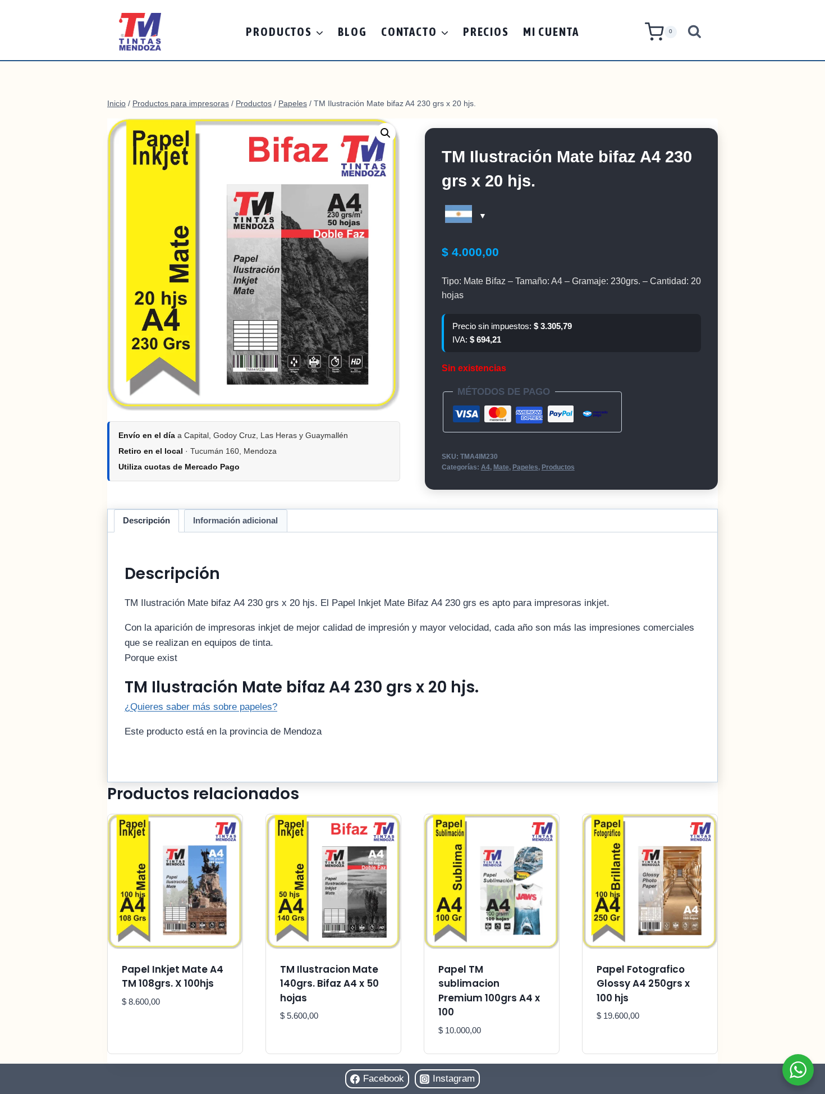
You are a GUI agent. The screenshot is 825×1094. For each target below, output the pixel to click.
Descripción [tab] (146, 520)
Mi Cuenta (551, 31)
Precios (486, 31)
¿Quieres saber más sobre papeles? (201, 706)
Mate (501, 467)
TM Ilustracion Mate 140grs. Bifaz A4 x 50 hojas (329, 984)
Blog (352, 31)
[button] (385, 133)
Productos (558, 467)
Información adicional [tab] (235, 520)
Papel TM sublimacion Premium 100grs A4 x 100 (489, 991)
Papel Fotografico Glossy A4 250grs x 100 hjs (643, 984)
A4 (485, 467)
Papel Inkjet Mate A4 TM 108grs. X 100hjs (172, 977)
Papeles (525, 467)
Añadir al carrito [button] (165, 1035)
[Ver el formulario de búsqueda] (694, 32)
